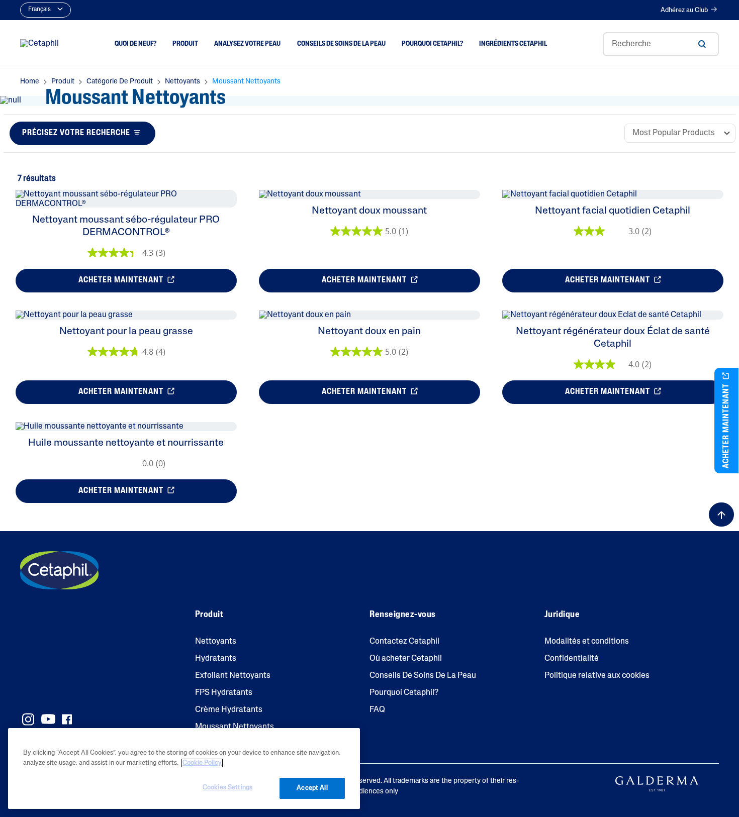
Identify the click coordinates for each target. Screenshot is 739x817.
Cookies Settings (227, 787)
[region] (184, 768)
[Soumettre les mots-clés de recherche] (702, 44)
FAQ (377, 710)
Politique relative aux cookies (597, 676)
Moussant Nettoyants (234, 727)
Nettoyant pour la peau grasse (126, 332)
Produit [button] (185, 43)
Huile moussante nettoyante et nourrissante (126, 443)
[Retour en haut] (721, 514)
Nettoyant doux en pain (369, 332)
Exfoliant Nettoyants (232, 676)
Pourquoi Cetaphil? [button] (432, 43)
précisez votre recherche (76, 133)
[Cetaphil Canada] (59, 570)
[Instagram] (28, 719)
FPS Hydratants (223, 693)
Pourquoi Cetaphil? (403, 693)
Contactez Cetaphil (404, 642)
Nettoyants (215, 642)
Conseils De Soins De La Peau (422, 676)
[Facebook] (66, 719)
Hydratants (215, 659)
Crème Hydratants (228, 710)
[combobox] (661, 44)
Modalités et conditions (586, 642)
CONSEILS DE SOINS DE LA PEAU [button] (341, 43)
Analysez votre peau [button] (247, 43)
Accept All (312, 788)
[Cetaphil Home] (39, 44)
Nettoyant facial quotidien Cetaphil (612, 211)
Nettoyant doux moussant (369, 211)
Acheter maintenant (121, 280)
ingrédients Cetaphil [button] (513, 43)
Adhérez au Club (684, 10)
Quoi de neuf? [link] (135, 43)
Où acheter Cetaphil (405, 659)
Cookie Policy (202, 763)
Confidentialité (571, 659)
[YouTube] (48, 719)
